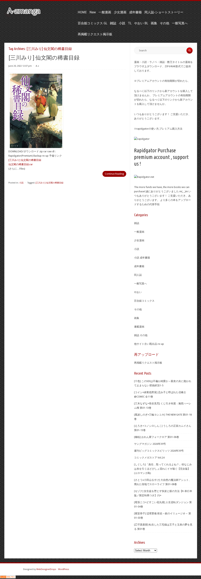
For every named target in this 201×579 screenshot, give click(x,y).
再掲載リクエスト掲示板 (95, 34)
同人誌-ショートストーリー (163, 12)
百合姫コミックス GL (92, 23)
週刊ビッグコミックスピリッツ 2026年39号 (159, 450)
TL (130, 23)
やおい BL (141, 23)
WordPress (63, 569)
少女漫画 (120, 12)
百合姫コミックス (144, 300)
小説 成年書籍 (142, 257)
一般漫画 (105, 12)
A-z (37, 66)
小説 (122, 23)
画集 (154, 23)
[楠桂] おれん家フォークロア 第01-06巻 (156, 437)
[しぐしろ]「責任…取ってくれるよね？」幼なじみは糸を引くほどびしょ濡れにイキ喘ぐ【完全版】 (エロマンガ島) (163, 469)
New (93, 12)
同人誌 (138, 274)
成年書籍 (135, 12)
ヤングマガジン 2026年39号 (150, 443)
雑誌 (113, 23)
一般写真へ (180, 23)
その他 (164, 23)
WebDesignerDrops (46, 569)
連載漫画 (139, 326)
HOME (82, 12)
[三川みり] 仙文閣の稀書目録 (43, 57)
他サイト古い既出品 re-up (149, 343)
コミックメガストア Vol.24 (149, 457)
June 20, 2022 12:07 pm (20, 66)
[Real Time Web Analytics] (8, 577)
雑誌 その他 (140, 335)
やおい (138, 292)
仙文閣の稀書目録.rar (20, 164)
